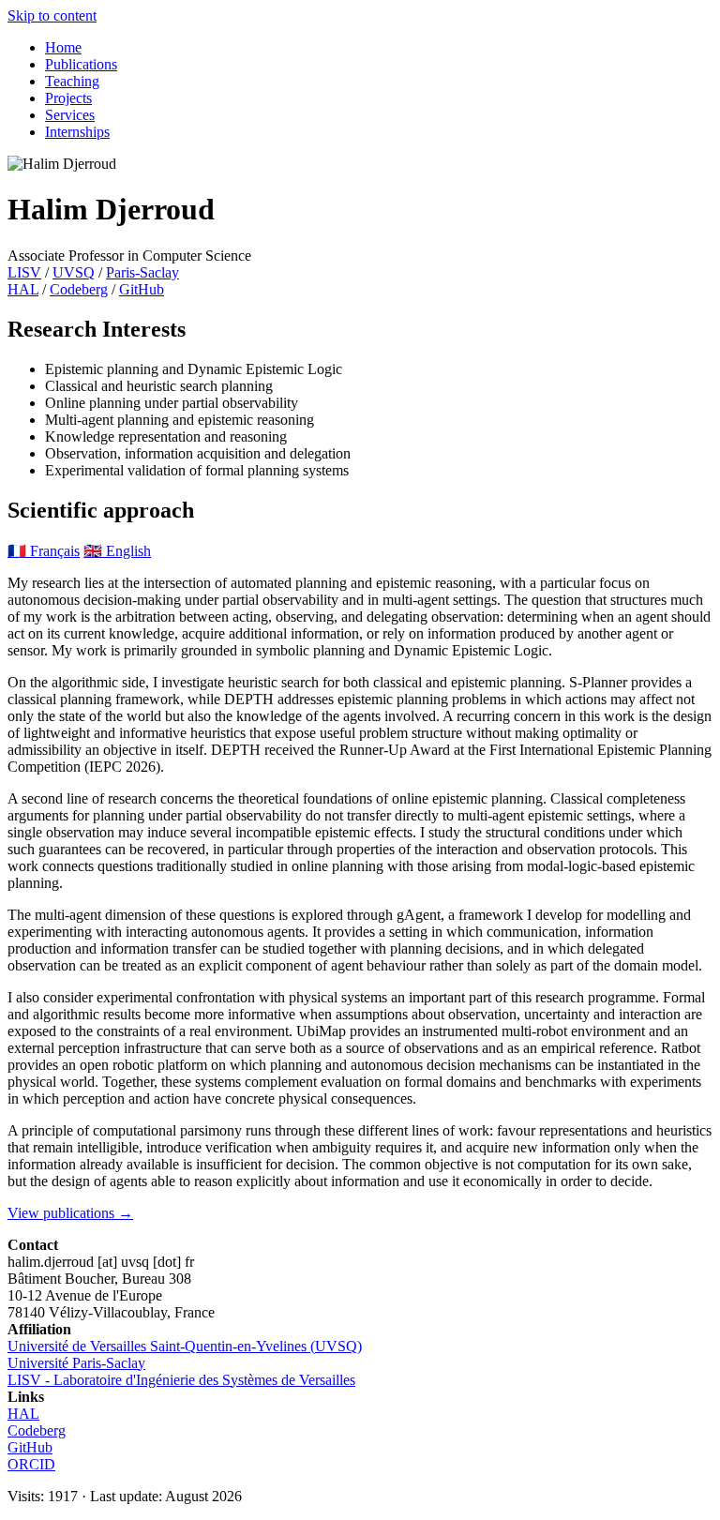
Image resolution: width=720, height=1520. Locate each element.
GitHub (141, 289)
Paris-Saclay (142, 272)
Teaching (72, 81)
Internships (77, 132)
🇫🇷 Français (44, 551)
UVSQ (73, 272)
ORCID (31, 1464)
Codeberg (79, 289)
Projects (68, 98)
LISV (24, 272)
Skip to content (52, 15)
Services (70, 115)
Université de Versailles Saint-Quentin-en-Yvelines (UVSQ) (185, 1346)
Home (63, 47)
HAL (23, 289)
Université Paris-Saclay (76, 1363)
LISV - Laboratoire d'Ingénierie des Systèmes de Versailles (181, 1380)
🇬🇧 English (117, 551)
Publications (81, 64)
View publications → (70, 1213)
